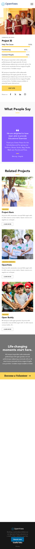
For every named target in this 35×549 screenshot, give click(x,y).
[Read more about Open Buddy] (17, 297)
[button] (17, 375)
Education (5, 209)
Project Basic (8, 212)
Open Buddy (8, 317)
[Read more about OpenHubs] (17, 244)
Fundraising (5, 37)
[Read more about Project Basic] (17, 192)
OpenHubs (7, 264)
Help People (11, 37)
